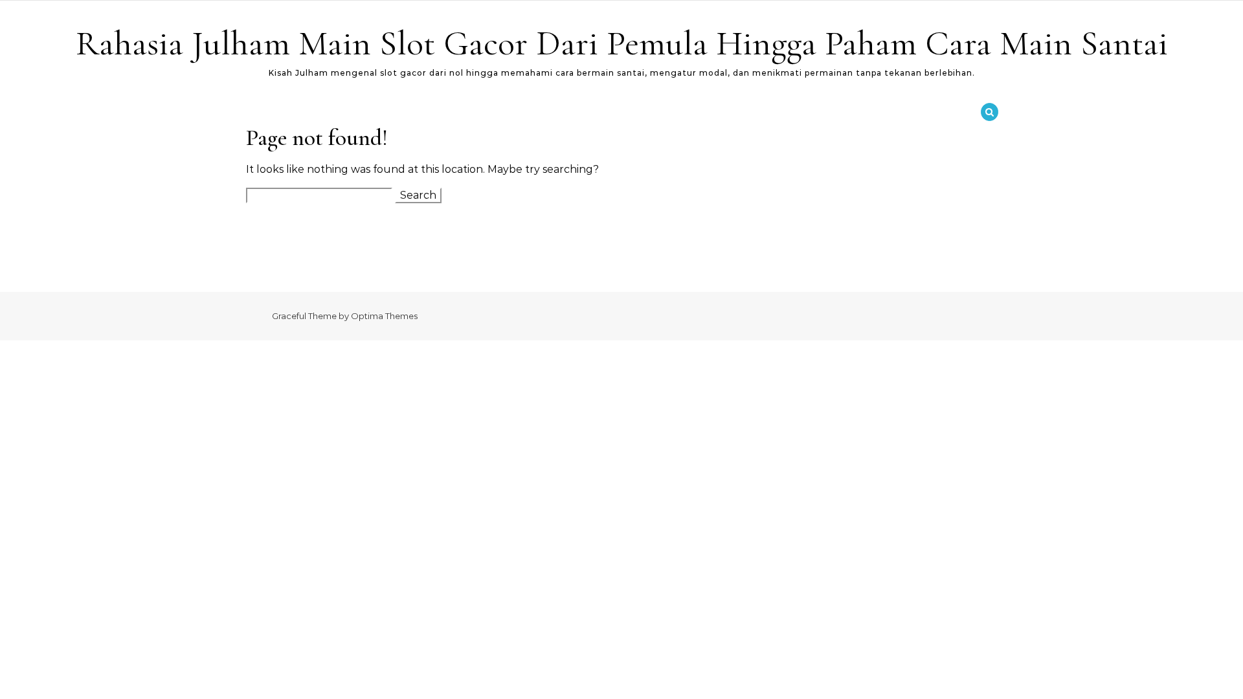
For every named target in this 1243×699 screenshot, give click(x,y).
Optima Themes (384, 316)
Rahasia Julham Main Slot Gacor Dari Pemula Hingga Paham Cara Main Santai (622, 43)
